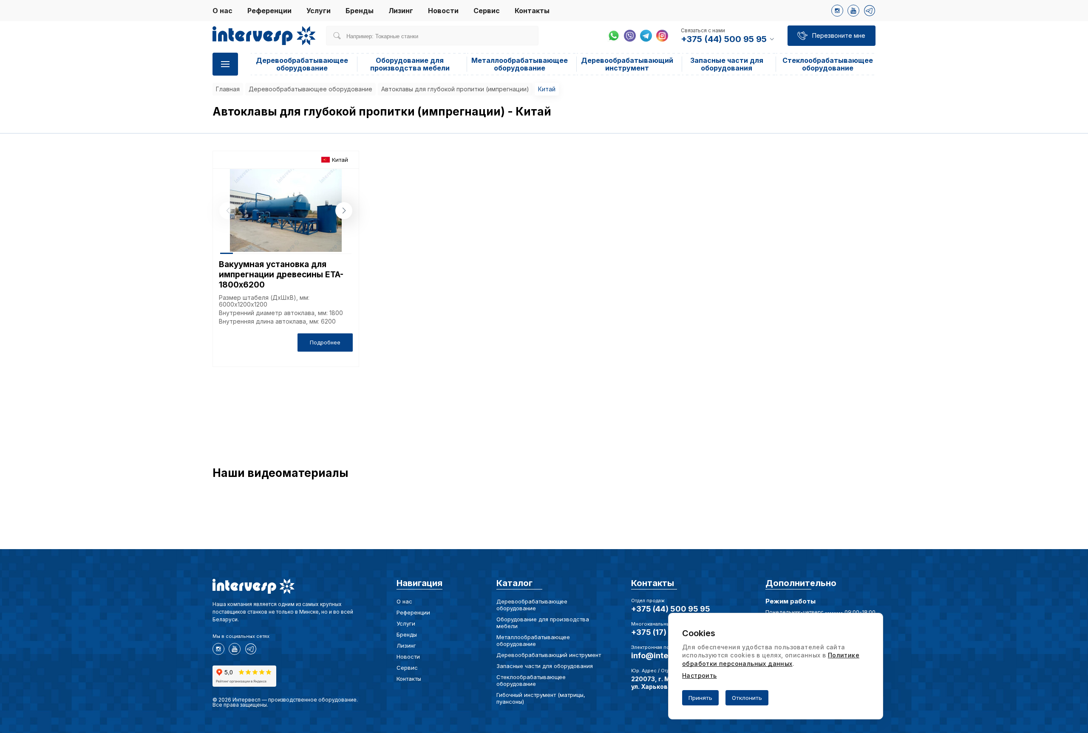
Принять (700, 697)
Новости (443, 10)
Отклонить (747, 697)
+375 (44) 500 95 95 (670, 608)
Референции (269, 10)
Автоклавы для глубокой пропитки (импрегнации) (455, 89)
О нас (222, 10)
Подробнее (325, 342)
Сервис (486, 10)
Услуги (318, 10)
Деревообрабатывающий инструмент (627, 64)
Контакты (532, 10)
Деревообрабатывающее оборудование (302, 64)
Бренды (360, 10)
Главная (228, 89)
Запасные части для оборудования (726, 64)
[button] (343, 210)
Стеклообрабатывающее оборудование (827, 64)
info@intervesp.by (666, 655)
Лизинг (400, 10)
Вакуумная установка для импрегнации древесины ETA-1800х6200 (281, 274)
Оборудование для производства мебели (410, 64)
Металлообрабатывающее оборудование (519, 64)
